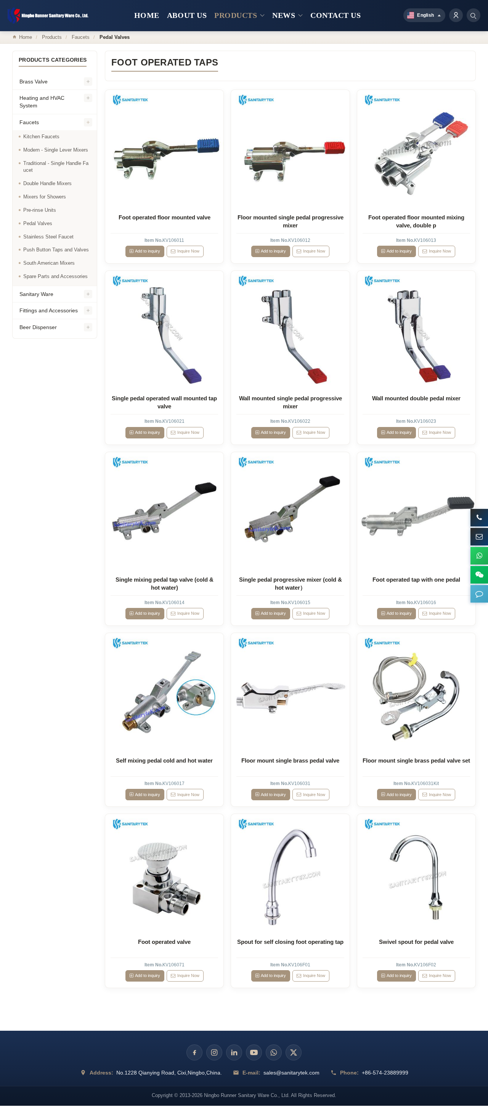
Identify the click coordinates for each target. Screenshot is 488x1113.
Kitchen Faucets (41, 136)
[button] (479, 594)
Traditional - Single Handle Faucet (55, 166)
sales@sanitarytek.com (291, 1073)
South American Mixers (49, 263)
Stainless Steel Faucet (48, 237)
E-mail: (251, 1073)
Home (25, 37)
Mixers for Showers (44, 197)
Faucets (81, 37)
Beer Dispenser (38, 327)
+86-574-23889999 (385, 1073)
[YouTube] (254, 1052)
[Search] (473, 15)
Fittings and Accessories (48, 310)
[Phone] (479, 517)
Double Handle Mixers (47, 183)
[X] (294, 1052)
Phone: (349, 1073)
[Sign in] (456, 15)
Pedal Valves (37, 223)
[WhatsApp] (274, 1052)
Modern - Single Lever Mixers (55, 150)
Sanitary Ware (36, 294)
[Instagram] (214, 1052)
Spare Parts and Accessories (55, 276)
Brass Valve (33, 81)
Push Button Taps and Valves (56, 250)
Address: (101, 1073)
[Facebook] (194, 1052)
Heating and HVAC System (41, 102)
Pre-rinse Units (39, 210)
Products (52, 37)
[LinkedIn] (234, 1052)
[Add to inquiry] (164, 148)
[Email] (479, 536)
